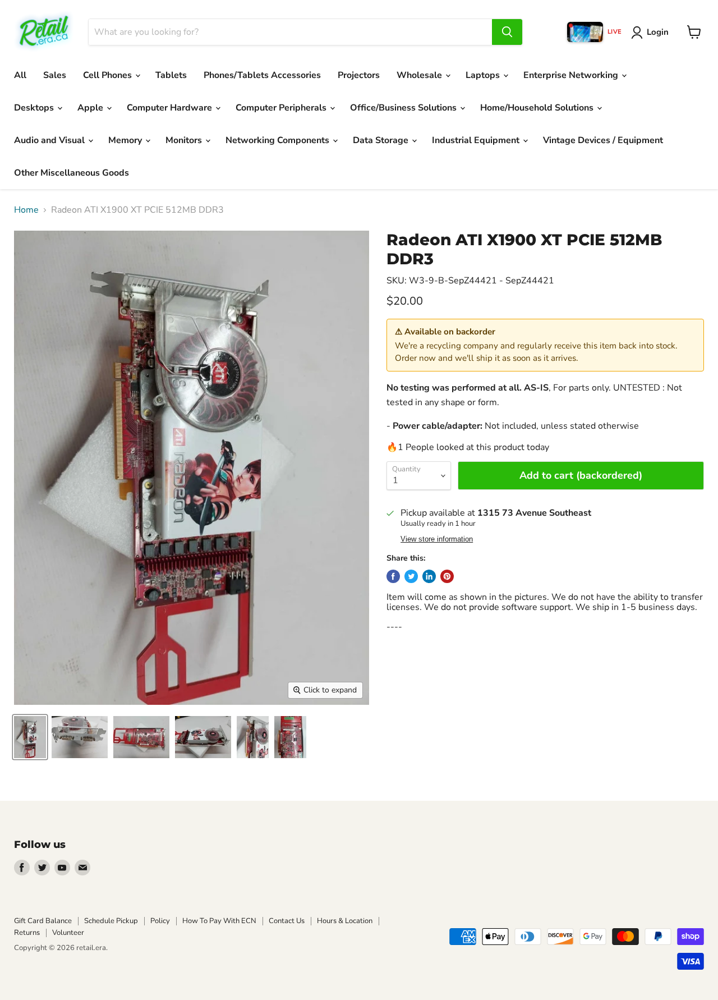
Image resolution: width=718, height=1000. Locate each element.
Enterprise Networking (571, 75)
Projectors (359, 75)
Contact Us (287, 921)
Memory (126, 140)
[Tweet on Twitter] (411, 576)
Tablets (171, 75)
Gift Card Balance (43, 921)
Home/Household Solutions (538, 108)
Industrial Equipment (477, 140)
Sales (54, 75)
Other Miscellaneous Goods (71, 173)
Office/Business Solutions (404, 108)
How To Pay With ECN (219, 921)
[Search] (507, 32)
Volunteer (68, 933)
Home (26, 210)
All (20, 75)
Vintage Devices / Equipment (603, 140)
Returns (27, 933)
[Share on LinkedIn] (429, 576)
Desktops (35, 108)
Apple (91, 108)
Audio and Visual (50, 140)
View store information (437, 539)
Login (658, 32)
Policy (160, 921)
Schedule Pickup (111, 921)
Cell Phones (108, 75)
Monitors (184, 140)
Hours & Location (344, 921)
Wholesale (420, 75)
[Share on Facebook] (393, 576)
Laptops (484, 75)
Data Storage (382, 140)
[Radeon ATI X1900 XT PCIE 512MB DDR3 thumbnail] (30, 737)
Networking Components (278, 140)
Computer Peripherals (282, 108)
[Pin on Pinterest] (447, 576)
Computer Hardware (170, 108)
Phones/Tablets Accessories (262, 75)
